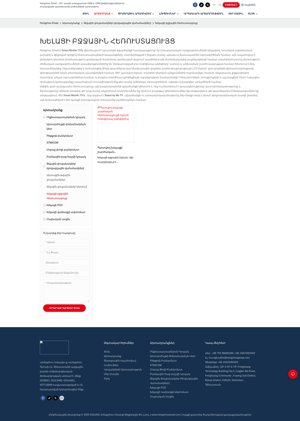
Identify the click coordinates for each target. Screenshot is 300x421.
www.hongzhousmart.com (166, 414)
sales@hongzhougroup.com (234, 357)
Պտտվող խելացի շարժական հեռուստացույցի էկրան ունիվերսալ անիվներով (114, 150)
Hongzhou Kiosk (49, 23)
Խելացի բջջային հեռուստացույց (176, 23)
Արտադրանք (71, 23)
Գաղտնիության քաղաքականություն (227, 414)
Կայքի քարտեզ (192, 414)
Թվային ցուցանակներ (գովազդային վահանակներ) (117, 23)
